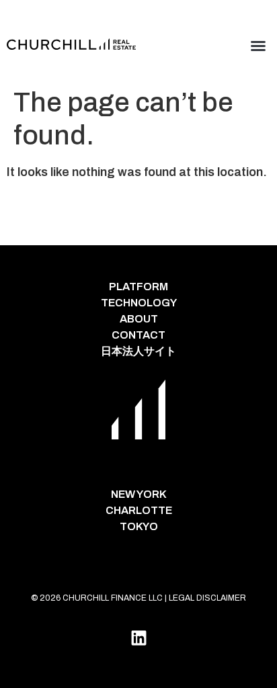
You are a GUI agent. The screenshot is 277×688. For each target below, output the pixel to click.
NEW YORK (139, 494)
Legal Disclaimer (207, 598)
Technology (139, 302)
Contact (138, 335)
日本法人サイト (138, 351)
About (139, 319)
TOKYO (139, 526)
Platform (138, 286)
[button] (258, 46)
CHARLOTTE (139, 510)
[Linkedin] (138, 637)
